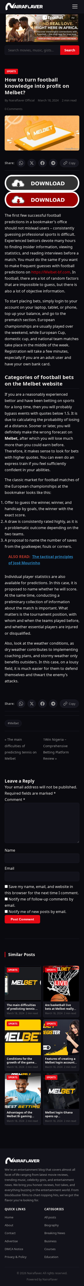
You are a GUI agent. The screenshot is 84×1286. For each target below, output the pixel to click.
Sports (11, 71)
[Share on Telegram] (53, 163)
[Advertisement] (42, 28)
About (9, 1225)
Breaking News (54, 1233)
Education (51, 1257)
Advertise (11, 1241)
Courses (50, 1249)
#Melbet (13, 723)
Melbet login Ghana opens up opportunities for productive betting (59, 1114)
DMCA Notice (14, 1249)
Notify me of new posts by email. (37, 911)
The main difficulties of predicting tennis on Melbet (23, 1006)
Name (10, 850)
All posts (50, 1217)
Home (9, 1217)
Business (50, 1241)
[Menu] (74, 6)
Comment (15, 799)
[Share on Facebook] (42, 163)
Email (9, 868)
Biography (51, 1225)
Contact (10, 1233)
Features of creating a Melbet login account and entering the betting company (60, 1060)
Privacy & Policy (16, 1257)
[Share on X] (32, 163)
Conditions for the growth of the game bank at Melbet (20, 1060)
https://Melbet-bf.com (50, 272)
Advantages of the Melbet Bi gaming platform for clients (20, 1114)
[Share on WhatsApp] (21, 163)
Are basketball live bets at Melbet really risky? (59, 1006)
